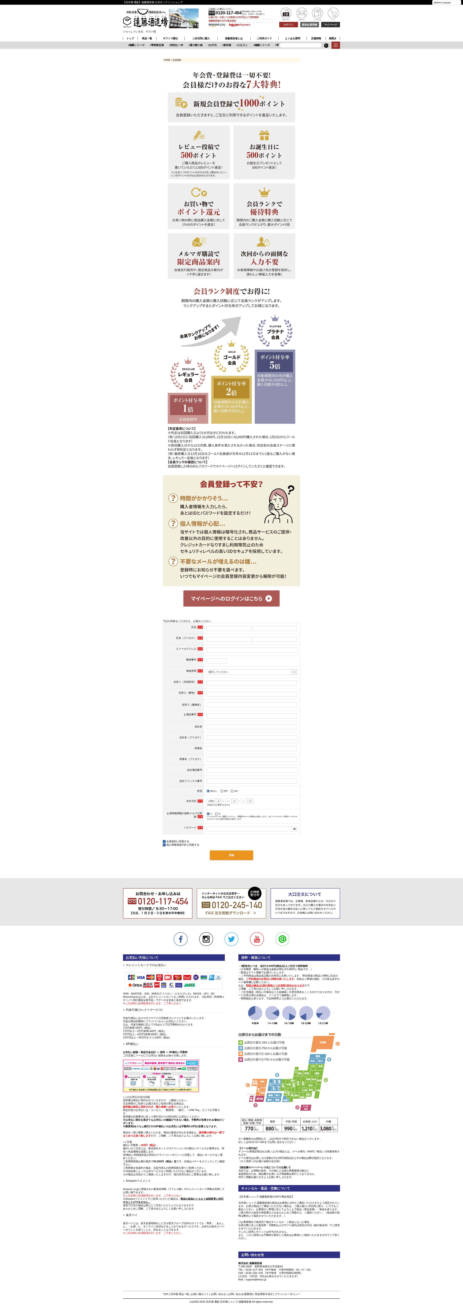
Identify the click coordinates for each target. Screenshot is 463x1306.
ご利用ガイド (264, 38)
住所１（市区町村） (185, 681)
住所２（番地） (188, 692)
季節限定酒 (145, 45)
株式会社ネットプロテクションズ (167, 1148)
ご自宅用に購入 (201, 38)
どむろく (231, 45)
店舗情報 (316, 38)
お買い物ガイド (200, 1294)
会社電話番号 (194, 769)
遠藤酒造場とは (234, 38)
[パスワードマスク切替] (294, 828)
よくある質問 (292, 38)
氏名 (194, 627)
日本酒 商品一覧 (179, 1294)
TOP (165, 1294)
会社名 (198, 726)
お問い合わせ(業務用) (240, 1294)
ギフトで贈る (170, 38)
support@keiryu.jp (256, 1279)
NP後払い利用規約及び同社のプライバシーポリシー (152, 1154)
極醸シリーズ (125, 45)
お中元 (201, 45)
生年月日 (191, 801)
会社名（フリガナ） (190, 737)
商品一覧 (147, 38)
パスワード (190, 827)
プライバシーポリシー (287, 1294)
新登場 (215, 45)
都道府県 (191, 670)
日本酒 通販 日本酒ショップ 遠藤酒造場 (228, 1301)
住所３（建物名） (192, 704)
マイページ (330, 24)
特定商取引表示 (264, 1294)
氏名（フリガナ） (186, 637)
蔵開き (333, 38)
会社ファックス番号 (190, 780)
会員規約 (171, 841)
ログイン (289, 24)
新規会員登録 (309, 24)
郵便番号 (191, 659)
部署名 (198, 748)
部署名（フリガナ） (190, 759)
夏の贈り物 (184, 45)
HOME (167, 60)
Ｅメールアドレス (186, 648)
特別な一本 (165, 45)
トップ (130, 38)
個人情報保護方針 (176, 844)
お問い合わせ (218, 1294)
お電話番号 (190, 714)
